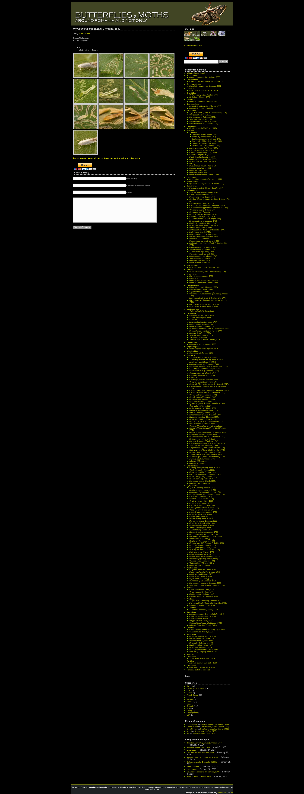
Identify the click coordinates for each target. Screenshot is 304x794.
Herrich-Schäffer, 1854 (207, 82)
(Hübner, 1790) (202, 216)
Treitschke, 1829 (202, 161)
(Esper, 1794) (202, 375)
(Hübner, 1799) (202, 210)
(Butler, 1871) (201, 645)
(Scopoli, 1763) (200, 115)
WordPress (222, 793)
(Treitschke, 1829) (204, 419)
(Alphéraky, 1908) (203, 128)
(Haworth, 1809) (205, 415)
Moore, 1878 (200, 530)
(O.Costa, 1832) (202, 311)
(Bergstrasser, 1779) (205, 331)
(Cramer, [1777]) (202, 539)
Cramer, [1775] (201, 579)
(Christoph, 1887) (202, 362)
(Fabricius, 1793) (202, 616)
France (189, 693)
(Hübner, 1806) (200, 503)
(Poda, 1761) (206, 139)
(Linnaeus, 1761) (205, 86)
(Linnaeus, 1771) (203, 652)
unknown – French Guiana (199, 483)
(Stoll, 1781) (200, 228)
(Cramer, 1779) (203, 514)
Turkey (189, 710)
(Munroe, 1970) (199, 97)
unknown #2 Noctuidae (198, 461)
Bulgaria (190, 686)
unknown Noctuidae (197, 463)
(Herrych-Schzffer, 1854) (206, 614)
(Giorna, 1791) (202, 150)
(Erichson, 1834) (201, 563)
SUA (188, 708)
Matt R (189, 731)
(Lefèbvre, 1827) (202, 157)
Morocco (190, 702)
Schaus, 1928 (201, 353)
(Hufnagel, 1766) (203, 357)
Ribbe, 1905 (201, 590)
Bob (231, 793)
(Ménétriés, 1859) (203, 148)
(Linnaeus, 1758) (206, 146)
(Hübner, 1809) (202, 408)
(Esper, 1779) (200, 333)
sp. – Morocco (199, 239)
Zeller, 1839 (203, 663)
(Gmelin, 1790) (201, 554)
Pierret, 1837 (200, 406)
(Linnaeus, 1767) (203, 247)
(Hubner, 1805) (201, 594)
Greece (190, 697)
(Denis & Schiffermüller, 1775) (207, 205)
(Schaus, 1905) (205, 77)
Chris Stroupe (192, 724)
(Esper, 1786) (201, 119)
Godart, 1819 (202, 570)
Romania (190, 706)
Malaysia (190, 699)
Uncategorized (192, 713)
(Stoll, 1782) (200, 318)
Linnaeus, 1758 (201, 574)
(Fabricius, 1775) (203, 124)
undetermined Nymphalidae (199, 565)
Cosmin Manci (192, 727)
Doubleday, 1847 (202, 505)
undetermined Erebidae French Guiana (204, 175)
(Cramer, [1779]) (203, 559)
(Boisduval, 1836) (203, 596)
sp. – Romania (199, 212)
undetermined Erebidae (198, 170)
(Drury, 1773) (204, 143)
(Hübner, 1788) (201, 254)
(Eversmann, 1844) (205, 179)
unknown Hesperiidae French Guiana (203, 280)
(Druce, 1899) (201, 289)
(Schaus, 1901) (202, 470)
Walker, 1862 (200, 168)
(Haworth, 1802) (201, 324)
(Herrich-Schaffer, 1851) (205, 340)
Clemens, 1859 (204, 267)
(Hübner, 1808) (203, 152)
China (189, 691)
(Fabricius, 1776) (204, 550)
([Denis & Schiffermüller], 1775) (208, 113)
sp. (193, 320)
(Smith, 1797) (203, 349)
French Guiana (192, 695)
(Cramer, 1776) (201, 552)
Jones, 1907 (200, 621)
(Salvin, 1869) (201, 501)
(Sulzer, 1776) (201, 315)
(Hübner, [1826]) (204, 192)
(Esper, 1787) (204, 137)
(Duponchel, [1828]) (204, 371)
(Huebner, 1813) (203, 90)
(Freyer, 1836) (204, 134)
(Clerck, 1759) (205, 106)
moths (189, 704)
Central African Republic (196, 688)
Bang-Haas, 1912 (202, 638)
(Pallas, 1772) (203, 650)
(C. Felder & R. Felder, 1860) (206, 543)
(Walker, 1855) (203, 166)
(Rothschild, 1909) (207, 141)
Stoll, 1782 (200, 155)
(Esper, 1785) (204, 369)
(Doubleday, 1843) (204, 556)
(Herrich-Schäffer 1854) (206, 188)
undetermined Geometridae (199, 260)
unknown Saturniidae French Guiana (203, 625)
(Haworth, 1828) (206, 184)
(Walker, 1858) (203, 159)
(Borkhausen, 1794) (208, 208)
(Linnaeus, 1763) (202, 490)
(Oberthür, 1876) (209, 384)
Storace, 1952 (204, 572)
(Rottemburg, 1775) (201, 643)
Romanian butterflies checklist (198, 670)
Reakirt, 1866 (202, 523)
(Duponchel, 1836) (205, 601)
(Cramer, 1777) (205, 536)
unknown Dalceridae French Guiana (203, 101)
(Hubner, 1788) (201, 252)
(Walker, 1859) (203, 95)
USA (188, 715)
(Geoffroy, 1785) (201, 592)
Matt (188, 733)
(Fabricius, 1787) (202, 117)
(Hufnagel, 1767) (203, 121)
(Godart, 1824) (204, 508)
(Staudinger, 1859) (205, 219)
